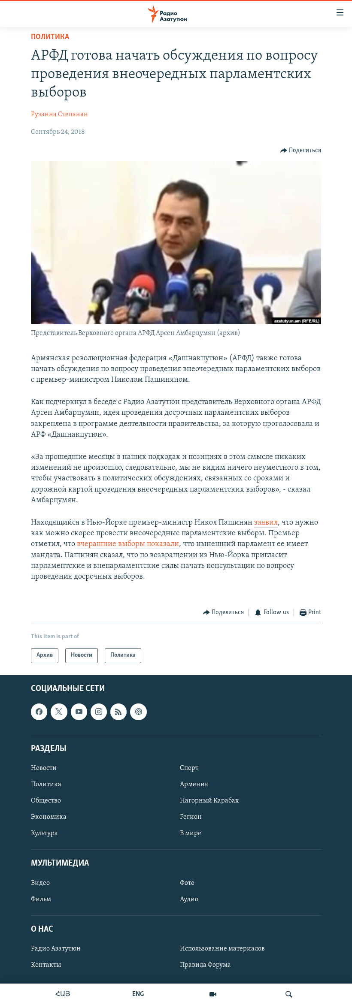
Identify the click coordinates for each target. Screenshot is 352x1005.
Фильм (41, 899)
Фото (187, 882)
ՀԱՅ (62, 994)
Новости (44, 768)
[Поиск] (289, 994)
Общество (46, 800)
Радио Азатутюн (56, 948)
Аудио (189, 899)
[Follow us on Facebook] (39, 711)
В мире (190, 833)
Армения (194, 784)
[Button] (301, 150)
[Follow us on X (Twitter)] (59, 711)
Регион (191, 817)
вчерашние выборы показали (128, 544)
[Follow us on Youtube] (79, 711)
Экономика (49, 817)
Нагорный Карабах (209, 800)
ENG (138, 994)
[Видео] (213, 994)
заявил (266, 523)
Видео (40, 882)
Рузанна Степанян (59, 114)
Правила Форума (205, 965)
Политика (50, 37)
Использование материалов (222, 948)
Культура (44, 833)
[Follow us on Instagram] (99, 711)
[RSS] (118, 711)
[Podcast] (138, 711)
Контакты (46, 965)
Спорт (189, 768)
